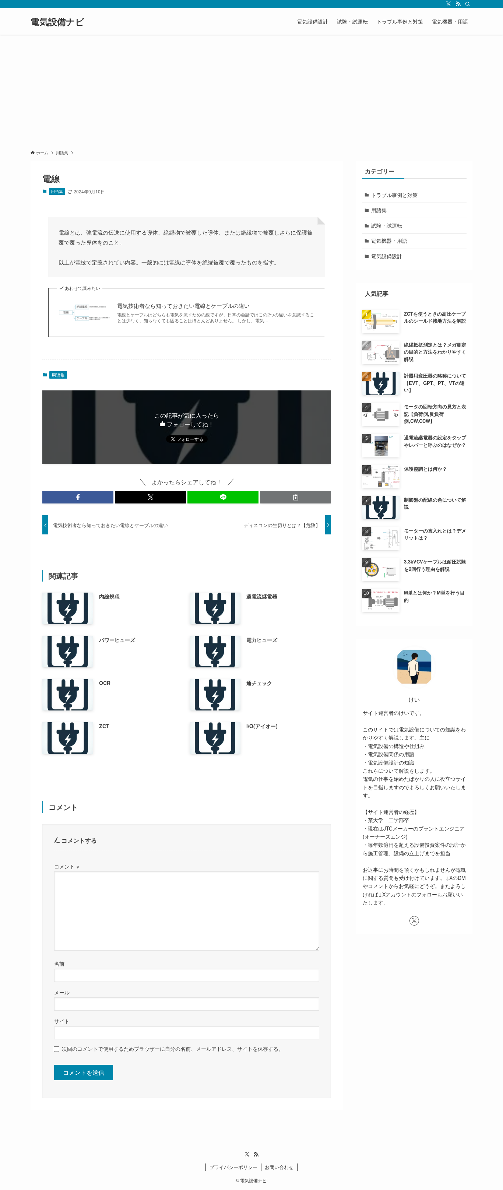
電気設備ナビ (57, 21)
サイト (62, 1021)
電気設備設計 (386, 256)
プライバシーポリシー (233, 1166)
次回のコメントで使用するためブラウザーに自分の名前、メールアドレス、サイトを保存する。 (173, 1048)
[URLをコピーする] (295, 497)
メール (62, 992)
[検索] (467, 4)
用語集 (57, 191)
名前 (59, 963)
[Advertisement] (251, 89)
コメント (66, 866)
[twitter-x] (448, 4)
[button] (77, 497)
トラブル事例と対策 (394, 195)
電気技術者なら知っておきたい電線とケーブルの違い (183, 305)
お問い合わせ (279, 1166)
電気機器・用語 (389, 240)
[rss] (458, 4)
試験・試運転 (386, 225)
